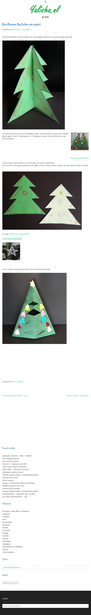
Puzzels (5, 538)
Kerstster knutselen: (13, 239)
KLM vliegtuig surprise (10, 458)
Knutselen (20, 382)
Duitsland (6, 514)
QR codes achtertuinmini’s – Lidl (15, 395)
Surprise (5, 549)
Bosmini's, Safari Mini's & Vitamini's (16, 511)
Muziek (5, 527)
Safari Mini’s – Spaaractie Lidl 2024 (15, 469)
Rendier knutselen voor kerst (13, 486)
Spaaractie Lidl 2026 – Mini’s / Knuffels (17, 456)
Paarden (5, 536)
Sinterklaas (6, 541)
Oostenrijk (6, 530)
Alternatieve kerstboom (80, 158)
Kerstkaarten (7, 522)
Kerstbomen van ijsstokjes (19, 234)
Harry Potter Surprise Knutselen (14, 467)
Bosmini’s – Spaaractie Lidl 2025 (14, 464)
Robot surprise (8, 480)
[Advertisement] (45, 363)
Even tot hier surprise (10, 461)
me (31, 30)
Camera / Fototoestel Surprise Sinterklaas (18, 483)
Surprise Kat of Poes (10, 477)
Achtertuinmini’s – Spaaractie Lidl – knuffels (18, 494)
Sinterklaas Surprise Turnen (12, 472)
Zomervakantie (8, 552)
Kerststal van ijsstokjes (11, 488)
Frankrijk (5, 517)
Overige (5, 533)
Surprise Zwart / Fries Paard (77, 395)
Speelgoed (6, 544)
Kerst (14, 382)
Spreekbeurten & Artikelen (12, 547)
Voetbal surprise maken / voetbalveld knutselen (20, 475)
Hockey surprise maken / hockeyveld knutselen (20, 491)
